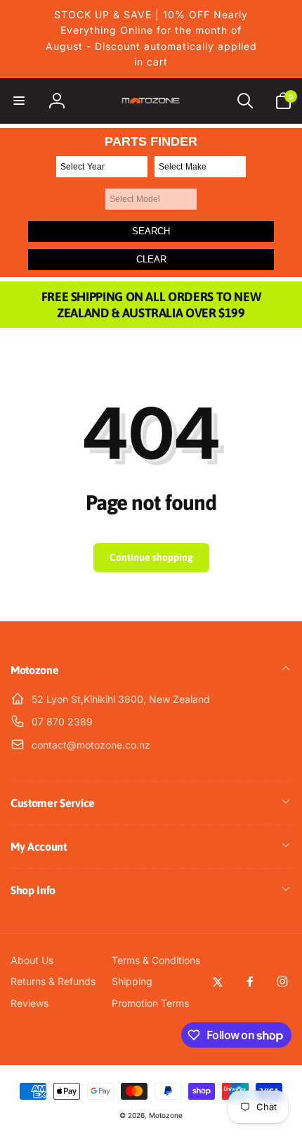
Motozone (166, 1115)
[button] (19, 100)
